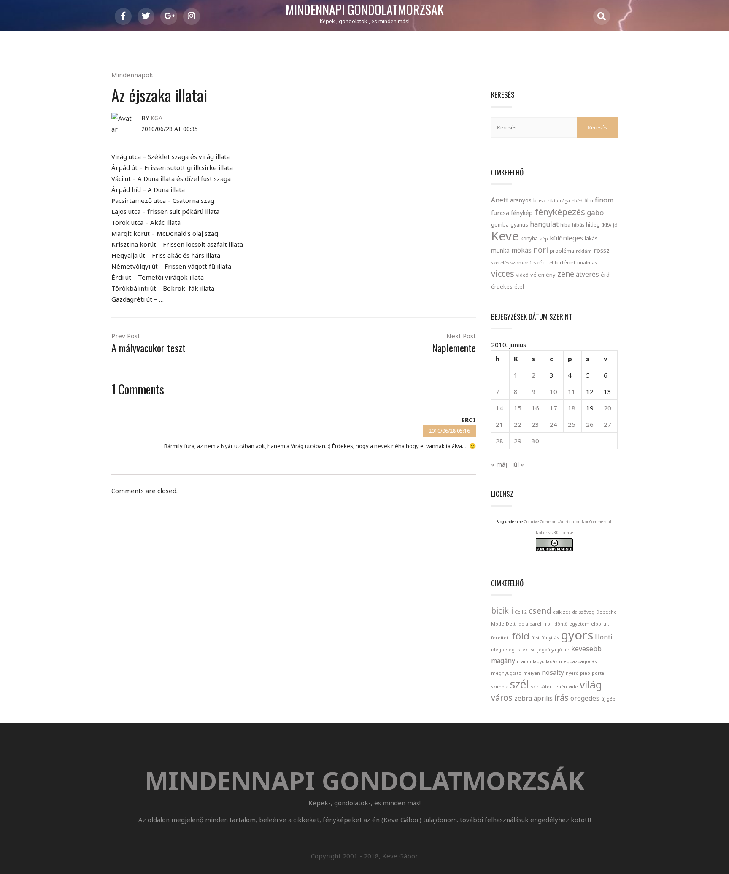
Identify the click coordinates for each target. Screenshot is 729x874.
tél (550, 262)
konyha (529, 238)
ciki (551, 200)
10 (553, 391)
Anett (499, 200)
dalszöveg (583, 612)
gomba (500, 224)
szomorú (521, 262)
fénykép (522, 213)
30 (535, 441)
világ (591, 684)
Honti (603, 637)
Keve (505, 235)
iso (532, 650)
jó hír (564, 650)
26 (590, 424)
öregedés (584, 698)
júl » (518, 464)
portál (598, 673)
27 (607, 424)
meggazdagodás (578, 661)
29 (517, 441)
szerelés (500, 262)
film (588, 200)
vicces (502, 273)
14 (499, 408)
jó (615, 224)
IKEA (606, 224)
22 (517, 424)
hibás (578, 224)
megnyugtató (506, 673)
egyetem (579, 624)
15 (517, 408)
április (543, 698)
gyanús (519, 224)
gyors (577, 634)
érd (605, 274)
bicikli (502, 610)
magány (503, 660)
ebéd (577, 200)
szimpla (499, 687)
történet (565, 262)
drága (563, 200)
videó (522, 275)
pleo (585, 673)
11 (571, 391)
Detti (511, 624)
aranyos (521, 200)
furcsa (500, 212)
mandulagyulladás (537, 661)
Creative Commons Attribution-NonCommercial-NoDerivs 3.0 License (568, 527)
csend (540, 610)
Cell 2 (521, 612)
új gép (608, 699)
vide (573, 687)
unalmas (587, 262)
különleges (566, 238)
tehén (560, 687)
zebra (523, 698)
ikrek (522, 650)
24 (553, 424)
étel (519, 286)
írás (561, 697)
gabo (595, 212)
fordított (500, 638)
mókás (521, 250)
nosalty (553, 672)
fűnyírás (550, 638)
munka (500, 250)
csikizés (561, 612)
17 (553, 408)
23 (535, 424)
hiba (565, 224)
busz (539, 200)
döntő (560, 624)
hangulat (544, 224)
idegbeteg (503, 650)
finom (604, 200)
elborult (600, 624)
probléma (562, 250)
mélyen (531, 673)
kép (544, 239)
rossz (602, 250)
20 (607, 408)
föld (520, 635)
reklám (584, 251)
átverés (587, 274)
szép (539, 262)
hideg (593, 224)
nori (540, 250)
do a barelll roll (535, 624)
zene (565, 274)
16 (535, 408)
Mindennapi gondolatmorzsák (365, 10)
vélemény (543, 274)
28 (499, 441)
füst (535, 638)
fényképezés (560, 212)
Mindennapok (132, 74)
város (502, 697)
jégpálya (546, 650)
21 (499, 424)
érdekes (502, 286)
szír (535, 687)
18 (571, 408)
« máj (499, 464)
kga (156, 118)
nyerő (572, 673)
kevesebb (586, 648)
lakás (591, 238)
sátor (546, 687)
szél (519, 684)
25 (571, 424)
